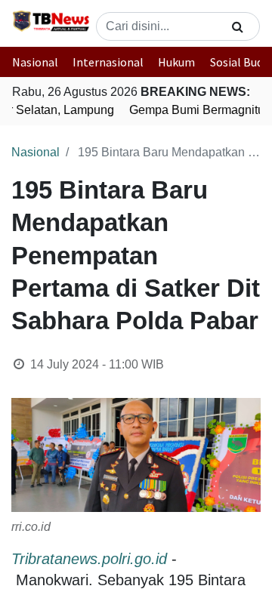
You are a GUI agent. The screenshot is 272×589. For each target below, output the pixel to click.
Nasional (35, 61)
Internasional (108, 61)
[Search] (237, 26)
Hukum (176, 61)
